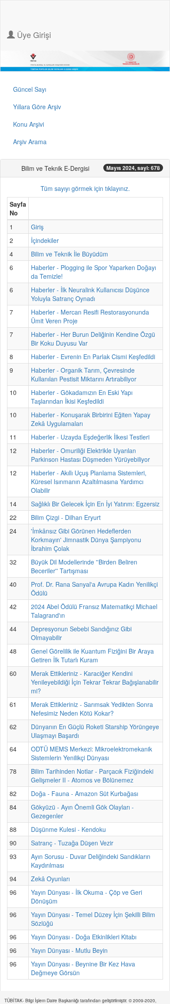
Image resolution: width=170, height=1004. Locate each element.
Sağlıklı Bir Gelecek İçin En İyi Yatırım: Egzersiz (95, 503)
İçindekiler (45, 240)
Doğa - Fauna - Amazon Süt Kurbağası (84, 793)
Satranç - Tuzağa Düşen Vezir (72, 842)
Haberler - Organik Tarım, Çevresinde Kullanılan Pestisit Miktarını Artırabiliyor (83, 374)
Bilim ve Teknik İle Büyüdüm (69, 253)
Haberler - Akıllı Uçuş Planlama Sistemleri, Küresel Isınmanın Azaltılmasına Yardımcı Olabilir (88, 481)
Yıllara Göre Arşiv (37, 106)
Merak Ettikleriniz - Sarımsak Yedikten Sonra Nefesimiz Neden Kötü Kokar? (92, 708)
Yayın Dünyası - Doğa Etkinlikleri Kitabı (83, 936)
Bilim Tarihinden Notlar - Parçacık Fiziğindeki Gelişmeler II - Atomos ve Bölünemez (92, 775)
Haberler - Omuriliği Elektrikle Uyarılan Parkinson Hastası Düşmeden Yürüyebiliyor (90, 455)
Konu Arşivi (28, 124)
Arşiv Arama (30, 141)
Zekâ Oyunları (50, 878)
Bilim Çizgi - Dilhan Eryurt (66, 517)
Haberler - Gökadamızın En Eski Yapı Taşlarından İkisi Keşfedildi (82, 396)
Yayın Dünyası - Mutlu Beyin (69, 950)
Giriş (37, 226)
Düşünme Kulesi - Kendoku (68, 829)
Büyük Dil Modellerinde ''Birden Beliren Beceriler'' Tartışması (84, 566)
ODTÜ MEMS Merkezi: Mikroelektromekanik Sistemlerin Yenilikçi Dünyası (91, 753)
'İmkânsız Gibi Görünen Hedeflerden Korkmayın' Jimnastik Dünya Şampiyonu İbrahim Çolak (86, 539)
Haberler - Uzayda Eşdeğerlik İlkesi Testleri (90, 437)
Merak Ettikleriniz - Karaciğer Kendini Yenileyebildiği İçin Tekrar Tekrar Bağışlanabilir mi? (95, 682)
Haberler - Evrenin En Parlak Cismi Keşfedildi (93, 356)
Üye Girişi (33, 34)
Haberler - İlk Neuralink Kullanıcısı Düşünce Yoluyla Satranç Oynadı (90, 294)
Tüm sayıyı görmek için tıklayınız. (85, 188)
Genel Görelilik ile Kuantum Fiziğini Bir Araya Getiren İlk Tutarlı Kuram (92, 655)
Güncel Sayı (29, 89)
